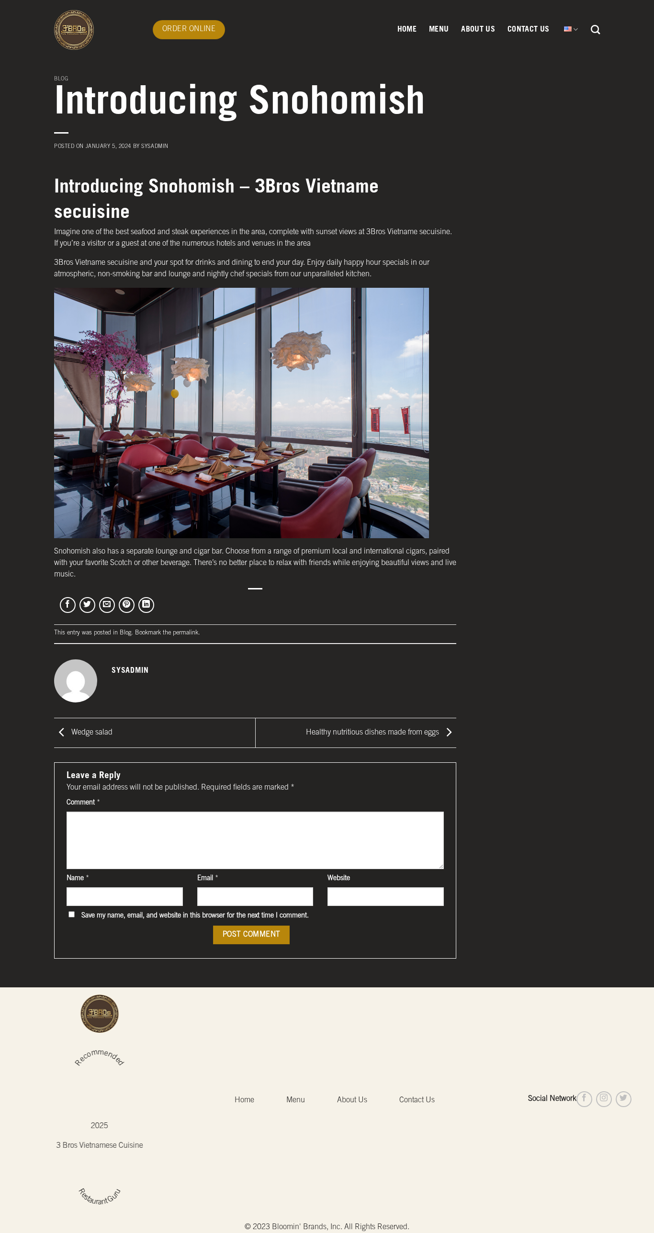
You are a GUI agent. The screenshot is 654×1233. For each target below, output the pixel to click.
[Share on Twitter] (87, 605)
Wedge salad (91, 733)
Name (78, 878)
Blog (61, 79)
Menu (439, 30)
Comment (83, 803)
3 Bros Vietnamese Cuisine (99, 1146)
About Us (478, 30)
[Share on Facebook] (68, 605)
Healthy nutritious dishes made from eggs (373, 733)
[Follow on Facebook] (584, 1099)
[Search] (595, 29)
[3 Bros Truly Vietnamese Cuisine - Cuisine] (96, 30)
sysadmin (154, 146)
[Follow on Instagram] (604, 1099)
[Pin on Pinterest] (127, 605)
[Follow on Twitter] (623, 1099)
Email (207, 878)
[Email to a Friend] (107, 605)
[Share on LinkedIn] (146, 605)
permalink (185, 633)
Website (338, 878)
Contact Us (528, 30)
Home (407, 30)
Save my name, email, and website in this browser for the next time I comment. (195, 916)
